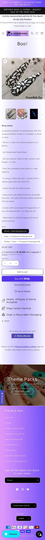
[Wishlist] (36, 33)
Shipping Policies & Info (14, 434)
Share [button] (7, 321)
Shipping (4, 254)
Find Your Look (22, 391)
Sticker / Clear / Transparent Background (22, 241)
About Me (9, 417)
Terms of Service (12, 445)
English (21, 518)
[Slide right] (42, 114)
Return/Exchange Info (14, 439)
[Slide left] (2, 114)
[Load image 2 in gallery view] (22, 114)
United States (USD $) (21, 505)
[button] (3, 33)
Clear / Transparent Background (18, 236)
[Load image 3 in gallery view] (34, 114)
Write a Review (25, 336)
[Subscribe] (37, 480)
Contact (8, 423)
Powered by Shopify (28, 535)
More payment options (22, 284)
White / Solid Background (15, 231)
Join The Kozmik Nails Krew (16, 461)
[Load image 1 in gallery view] (11, 114)
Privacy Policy (11, 450)
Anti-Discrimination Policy (15, 456)
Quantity (5, 258)
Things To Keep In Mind (25, 346)
